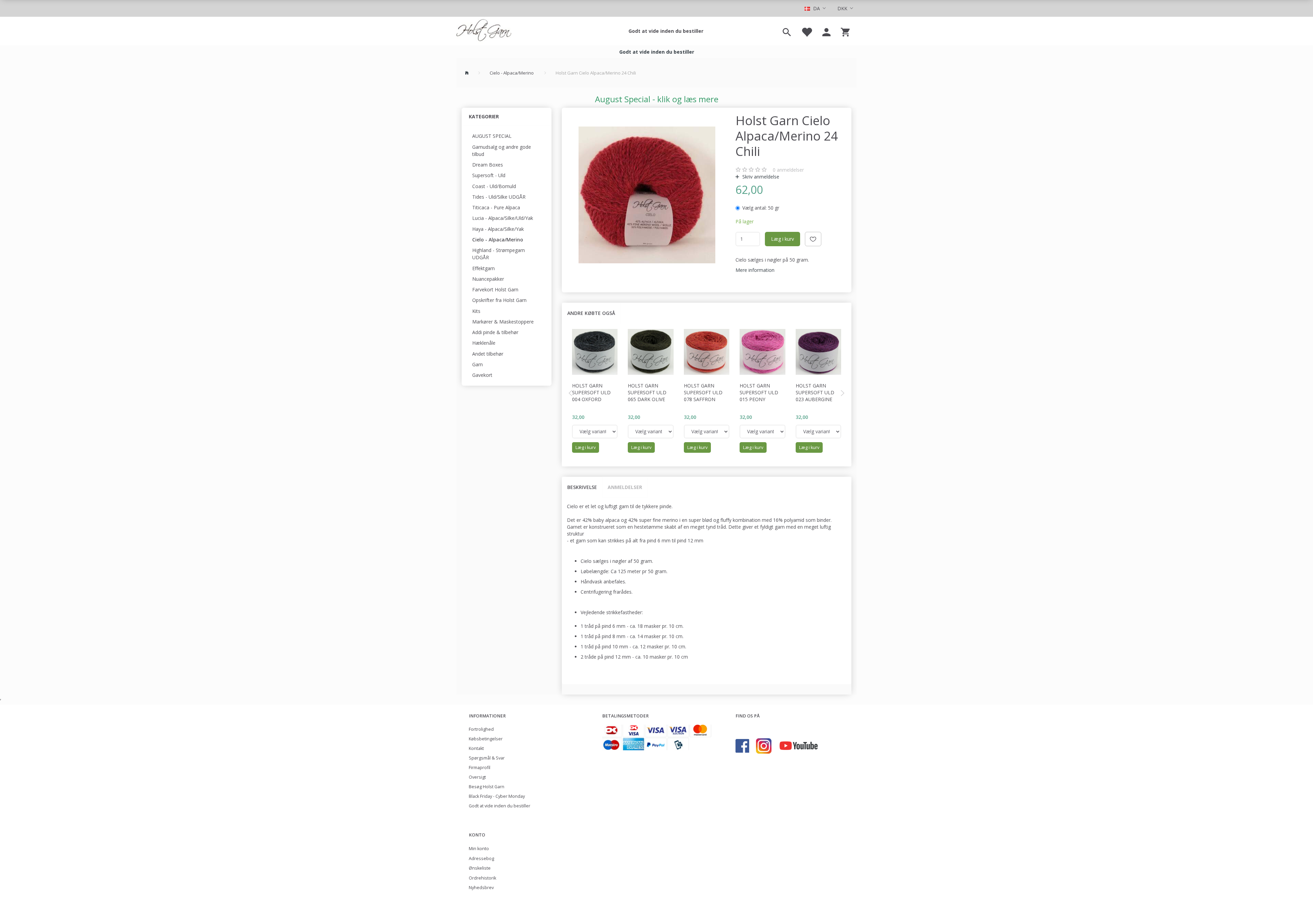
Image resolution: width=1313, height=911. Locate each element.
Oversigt (477, 777)
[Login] (826, 31)
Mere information (754, 270)
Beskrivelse (582, 487)
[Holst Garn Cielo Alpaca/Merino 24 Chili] (647, 195)
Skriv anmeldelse (760, 176)
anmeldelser (788, 170)
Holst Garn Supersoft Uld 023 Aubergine (815, 392)
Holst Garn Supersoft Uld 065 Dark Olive (647, 392)
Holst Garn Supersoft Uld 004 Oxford (591, 392)
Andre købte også (591, 313)
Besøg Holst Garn (486, 787)
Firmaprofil (479, 767)
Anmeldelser (625, 487)
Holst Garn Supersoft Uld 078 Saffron (703, 392)
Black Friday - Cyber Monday (497, 796)
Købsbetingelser (486, 739)
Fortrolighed (481, 729)
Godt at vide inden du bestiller (665, 31)
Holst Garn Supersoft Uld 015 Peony (759, 392)
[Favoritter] (806, 31)
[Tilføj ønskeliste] (813, 239)
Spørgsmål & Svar (487, 758)
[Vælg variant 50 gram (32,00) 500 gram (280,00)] (595, 431)
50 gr (760, 207)
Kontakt (476, 748)
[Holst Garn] (483, 31)
